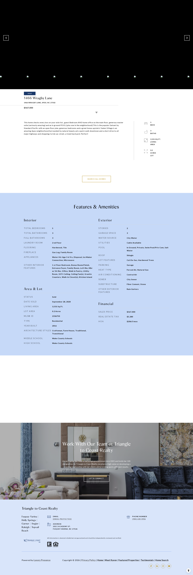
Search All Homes (96, 179)
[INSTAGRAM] (163, 566)
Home (100, 560)
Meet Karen (111, 560)
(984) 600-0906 (139, 519)
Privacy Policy (88, 560)
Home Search (162, 560)
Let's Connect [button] (96, 478)
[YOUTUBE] (169, 566)
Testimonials (147, 560)
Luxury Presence (42, 560)
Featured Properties (129, 560)
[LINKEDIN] (157, 566)
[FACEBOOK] (151, 566)
